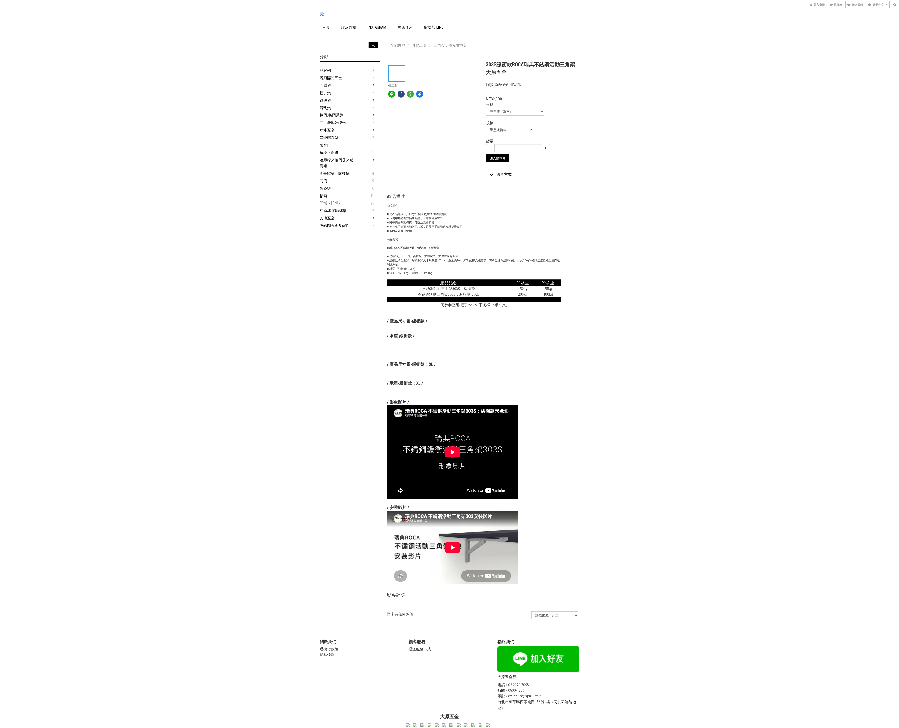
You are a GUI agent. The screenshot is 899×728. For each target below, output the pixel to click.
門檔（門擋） (331, 203)
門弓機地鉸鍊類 (333, 123)
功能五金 (327, 130)
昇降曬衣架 (329, 137)
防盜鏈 (325, 188)
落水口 (325, 145)
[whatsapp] (410, 94)
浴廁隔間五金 (331, 78)
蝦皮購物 (348, 27)
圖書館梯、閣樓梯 (335, 173)
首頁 (326, 27)
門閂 (323, 181)
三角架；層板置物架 (450, 45)
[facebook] (401, 94)
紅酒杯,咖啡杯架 (333, 211)
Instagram (377, 27)
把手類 (325, 93)
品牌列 (325, 70)
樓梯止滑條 (329, 152)
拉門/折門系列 (331, 115)
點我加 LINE (433, 27)
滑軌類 (325, 108)
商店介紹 (405, 27)
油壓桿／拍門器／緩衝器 (336, 163)
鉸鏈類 (325, 100)
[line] (391, 94)
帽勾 (323, 196)
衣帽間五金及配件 (335, 225)
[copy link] (419, 94)
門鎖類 (325, 85)
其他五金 (327, 218)
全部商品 (398, 45)
